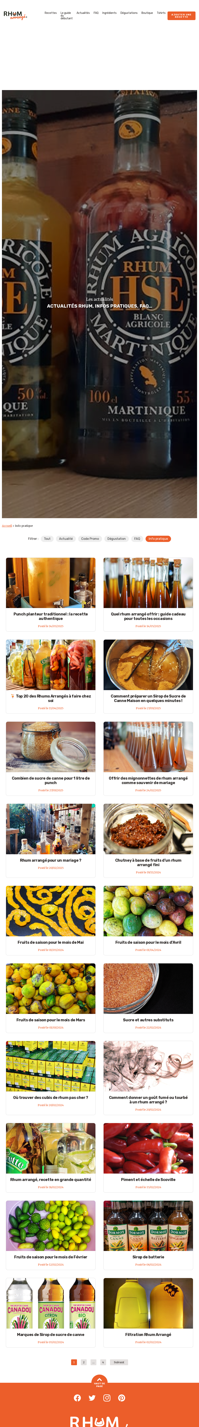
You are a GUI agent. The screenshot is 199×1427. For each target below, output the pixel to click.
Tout (47, 539)
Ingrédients (109, 13)
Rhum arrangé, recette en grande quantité (50, 1179)
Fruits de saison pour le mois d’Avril (148, 942)
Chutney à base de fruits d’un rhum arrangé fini (148, 862)
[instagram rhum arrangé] (106, 1398)
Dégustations (129, 13)
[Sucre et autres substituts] (148, 988)
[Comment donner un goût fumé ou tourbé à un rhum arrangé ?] (148, 1066)
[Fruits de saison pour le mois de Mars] (51, 988)
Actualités (83, 13)
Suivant (119, 1362)
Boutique (147, 13)
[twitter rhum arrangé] (92, 1398)
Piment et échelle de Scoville (148, 1179)
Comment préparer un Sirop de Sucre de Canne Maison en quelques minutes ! (148, 698)
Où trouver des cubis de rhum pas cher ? (50, 1097)
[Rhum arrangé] (15, 15)
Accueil (7, 526)
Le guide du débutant (67, 15)
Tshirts (161, 13)
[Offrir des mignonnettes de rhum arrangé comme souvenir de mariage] (148, 746)
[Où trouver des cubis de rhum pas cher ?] (51, 1066)
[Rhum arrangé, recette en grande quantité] (51, 1148)
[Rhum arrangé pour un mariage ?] (51, 829)
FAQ (96, 13)
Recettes (51, 13)
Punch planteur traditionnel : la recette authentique (51, 616)
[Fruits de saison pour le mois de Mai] (51, 911)
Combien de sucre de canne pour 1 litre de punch (51, 780)
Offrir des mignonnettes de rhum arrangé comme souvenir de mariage (148, 780)
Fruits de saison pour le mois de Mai (51, 942)
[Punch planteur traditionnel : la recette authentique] (51, 583)
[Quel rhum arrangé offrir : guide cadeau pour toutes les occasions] (148, 583)
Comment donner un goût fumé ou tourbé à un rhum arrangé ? (148, 1099)
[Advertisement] (99, 61)
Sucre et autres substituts (148, 1020)
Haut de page (99, 1385)
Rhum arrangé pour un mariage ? (50, 860)
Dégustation (116, 539)
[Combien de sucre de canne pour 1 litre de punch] (51, 746)
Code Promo (90, 539)
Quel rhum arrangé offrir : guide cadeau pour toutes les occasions (148, 616)
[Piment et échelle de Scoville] (148, 1148)
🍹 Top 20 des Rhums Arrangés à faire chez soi (50, 698)
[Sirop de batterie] (148, 1225)
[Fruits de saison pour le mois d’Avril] (148, 911)
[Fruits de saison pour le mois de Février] (51, 1225)
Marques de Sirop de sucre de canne (50, 1334)
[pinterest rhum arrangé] (121, 1398)
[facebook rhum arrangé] (77, 1398)
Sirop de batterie (148, 1257)
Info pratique (158, 539)
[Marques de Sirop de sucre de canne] (51, 1303)
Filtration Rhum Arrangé (148, 1334)
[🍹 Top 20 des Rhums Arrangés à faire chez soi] (51, 664)
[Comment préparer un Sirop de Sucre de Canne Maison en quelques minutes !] (148, 664)
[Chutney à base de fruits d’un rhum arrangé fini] (148, 829)
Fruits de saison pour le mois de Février (50, 1257)
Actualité (66, 539)
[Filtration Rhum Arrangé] (148, 1303)
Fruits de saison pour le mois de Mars (51, 1020)
